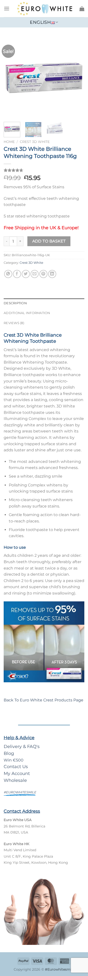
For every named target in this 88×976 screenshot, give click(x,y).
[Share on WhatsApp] (8, 274)
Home (9, 142)
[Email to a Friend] (35, 274)
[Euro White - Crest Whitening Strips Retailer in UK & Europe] (44, 8)
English (40, 22)
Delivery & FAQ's (22, 746)
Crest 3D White (35, 142)
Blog (9, 753)
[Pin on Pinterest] (43, 274)
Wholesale (15, 780)
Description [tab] (15, 303)
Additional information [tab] (27, 313)
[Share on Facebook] (17, 274)
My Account (17, 773)
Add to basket (49, 241)
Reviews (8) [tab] (14, 323)
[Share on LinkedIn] (52, 274)
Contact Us (16, 766)
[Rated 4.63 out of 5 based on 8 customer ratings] (44, 170)
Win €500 (13, 760)
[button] (7, 8)
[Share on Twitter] (26, 274)
